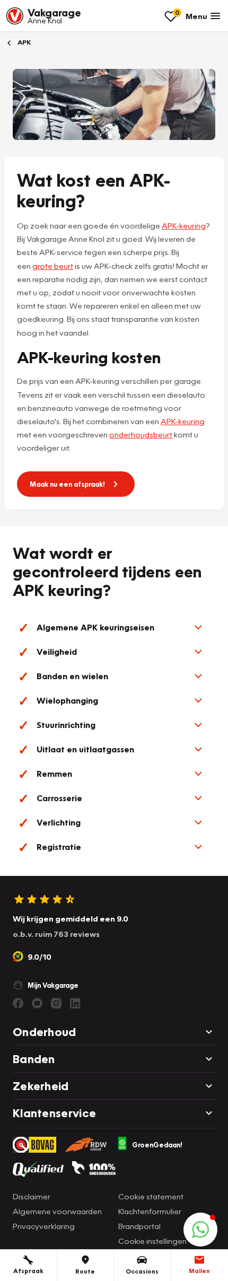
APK (23, 42)
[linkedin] (75, 1003)
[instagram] (56, 1003)
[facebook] (18, 1003)
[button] (114, 627)
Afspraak (28, 1271)
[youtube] (37, 1003)
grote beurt (52, 265)
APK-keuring (184, 225)
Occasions (142, 1271)
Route (85, 1271)
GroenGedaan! (157, 1144)
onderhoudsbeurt (140, 434)
